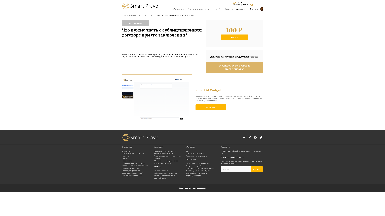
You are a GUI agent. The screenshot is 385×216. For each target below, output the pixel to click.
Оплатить (234, 37)
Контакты (254, 9)
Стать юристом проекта (195, 153)
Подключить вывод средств (196, 156)
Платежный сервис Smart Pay (133, 153)
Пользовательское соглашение (133, 163)
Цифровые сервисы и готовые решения (140, 15)
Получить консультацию (198, 9)
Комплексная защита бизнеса (165, 176)
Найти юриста (178, 9)
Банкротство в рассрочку (235, 9)
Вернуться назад (135, 23)
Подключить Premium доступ (165, 151)
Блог (187, 151)
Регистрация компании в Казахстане (200, 168)
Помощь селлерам (161, 171)
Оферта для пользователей (132, 173)
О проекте (126, 151)
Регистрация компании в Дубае (198, 171)
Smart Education (160, 178)
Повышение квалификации (132, 175)
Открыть (210, 107)
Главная (124, 15)
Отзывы (125, 158)
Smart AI (217, 9)
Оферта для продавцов (131, 171)
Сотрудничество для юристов (197, 163)
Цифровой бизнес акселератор (165, 173)
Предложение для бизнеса (196, 166)
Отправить (257, 169)
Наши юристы (127, 161)
